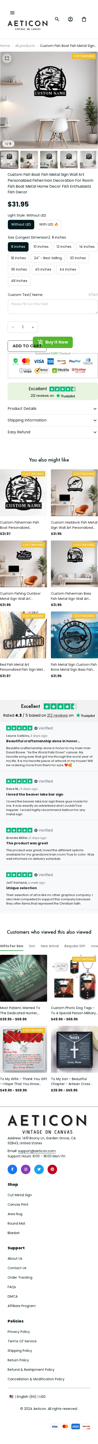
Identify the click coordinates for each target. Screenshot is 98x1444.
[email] (37, 1151)
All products (25, 45)
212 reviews (57, 715)
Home (5, 45)
